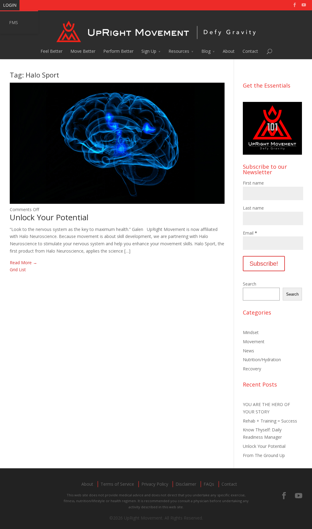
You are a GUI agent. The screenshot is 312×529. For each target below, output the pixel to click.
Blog (206, 51)
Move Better (82, 51)
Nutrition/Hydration (262, 359)
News (248, 351)
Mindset (251, 332)
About (229, 51)
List (22, 269)
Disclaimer (186, 484)
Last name (253, 208)
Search (249, 284)
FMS (13, 22)
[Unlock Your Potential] (117, 202)
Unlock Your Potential (49, 217)
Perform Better (118, 51)
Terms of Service (117, 484)
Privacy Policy (154, 484)
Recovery (252, 369)
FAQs (209, 484)
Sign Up (148, 51)
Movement (253, 341)
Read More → (23, 262)
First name (253, 183)
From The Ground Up (264, 455)
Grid (14, 269)
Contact (250, 51)
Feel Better (51, 51)
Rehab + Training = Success (270, 421)
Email (250, 233)
